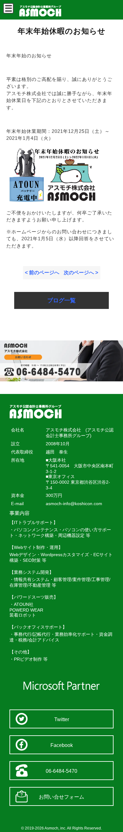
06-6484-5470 (61, 771)
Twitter (61, 719)
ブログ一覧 (61, 300)
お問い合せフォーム (61, 797)
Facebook (61, 745)
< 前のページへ (42, 272)
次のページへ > (81, 272)
